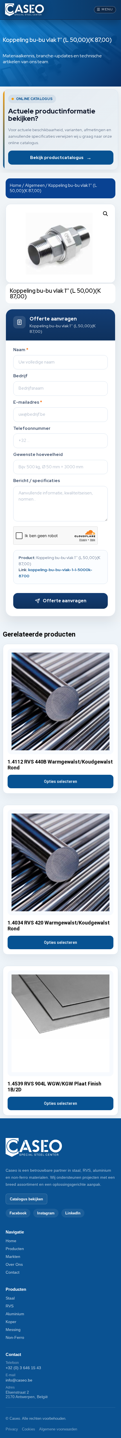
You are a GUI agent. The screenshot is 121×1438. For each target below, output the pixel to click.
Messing (13, 1329)
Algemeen (35, 185)
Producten (15, 1248)
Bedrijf (20, 376)
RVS (10, 1306)
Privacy (12, 1429)
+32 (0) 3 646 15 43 (23, 1368)
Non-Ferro (15, 1337)
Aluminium (15, 1314)
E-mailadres (27, 402)
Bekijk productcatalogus (60, 157)
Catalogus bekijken (26, 1199)
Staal (10, 1298)
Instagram (46, 1213)
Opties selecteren (60, 781)
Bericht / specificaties (36, 480)
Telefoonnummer (31, 428)
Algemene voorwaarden (58, 1429)
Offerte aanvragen (64, 601)
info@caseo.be (19, 1380)
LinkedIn (72, 1213)
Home (15, 185)
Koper (11, 1321)
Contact (12, 1272)
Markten (13, 1256)
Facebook (18, 1213)
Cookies (28, 1429)
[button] (105, 214)
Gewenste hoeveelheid (38, 454)
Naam (20, 350)
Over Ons (14, 1264)
